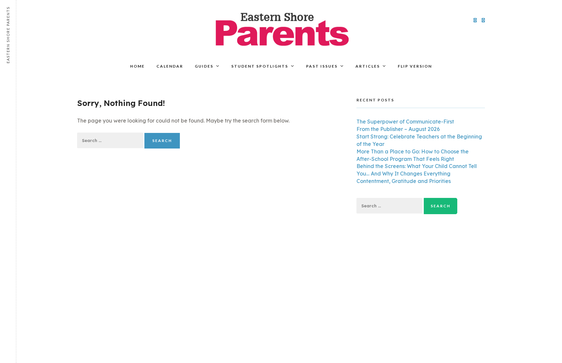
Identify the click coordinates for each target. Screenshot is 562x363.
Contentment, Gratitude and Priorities (403, 181)
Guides (204, 66)
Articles (367, 66)
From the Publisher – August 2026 (398, 129)
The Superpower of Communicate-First (405, 121)
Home (137, 66)
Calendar (169, 66)
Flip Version (415, 66)
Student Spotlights (259, 66)
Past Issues (322, 66)
